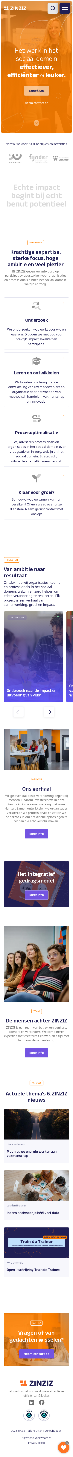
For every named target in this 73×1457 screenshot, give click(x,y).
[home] (15, 8)
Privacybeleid (36, 1442)
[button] (18, 712)
